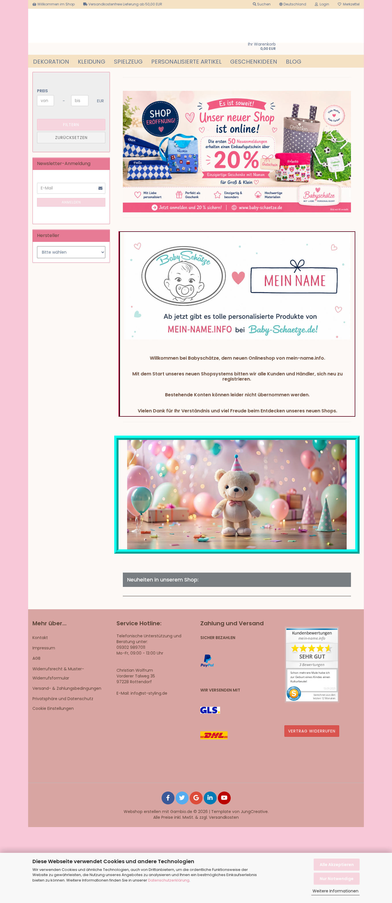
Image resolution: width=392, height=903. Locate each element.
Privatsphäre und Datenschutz (62, 699)
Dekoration (51, 62)
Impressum (43, 648)
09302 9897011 (131, 647)
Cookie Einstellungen (53, 708)
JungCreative (254, 811)
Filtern (71, 125)
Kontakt (40, 637)
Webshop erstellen (142, 811)
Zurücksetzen (71, 137)
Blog (293, 62)
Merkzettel (350, 4)
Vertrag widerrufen (311, 731)
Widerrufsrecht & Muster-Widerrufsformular (58, 673)
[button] (293, 4)
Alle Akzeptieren (337, 864)
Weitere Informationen (335, 891)
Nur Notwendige (337, 879)
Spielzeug (128, 62)
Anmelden (71, 202)
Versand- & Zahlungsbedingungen (66, 688)
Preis (42, 91)
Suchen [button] (263, 4)
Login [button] (323, 4)
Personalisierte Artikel (186, 62)
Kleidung (91, 62)
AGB (36, 658)
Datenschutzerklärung (168, 880)
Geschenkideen (253, 62)
